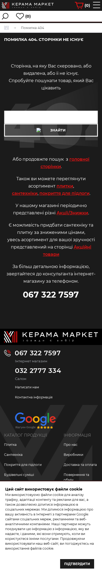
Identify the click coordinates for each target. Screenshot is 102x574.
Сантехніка (13, 455)
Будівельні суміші (19, 475)
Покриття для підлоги (23, 465)
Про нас (71, 445)
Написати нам (27, 387)
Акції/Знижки (72, 212)
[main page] (28, 5)
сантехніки (25, 193)
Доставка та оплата (80, 465)
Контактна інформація (33, 397)
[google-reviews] (35, 422)
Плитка (10, 445)
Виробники (73, 455)
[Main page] (51, 337)
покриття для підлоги (64, 193)
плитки (65, 186)
